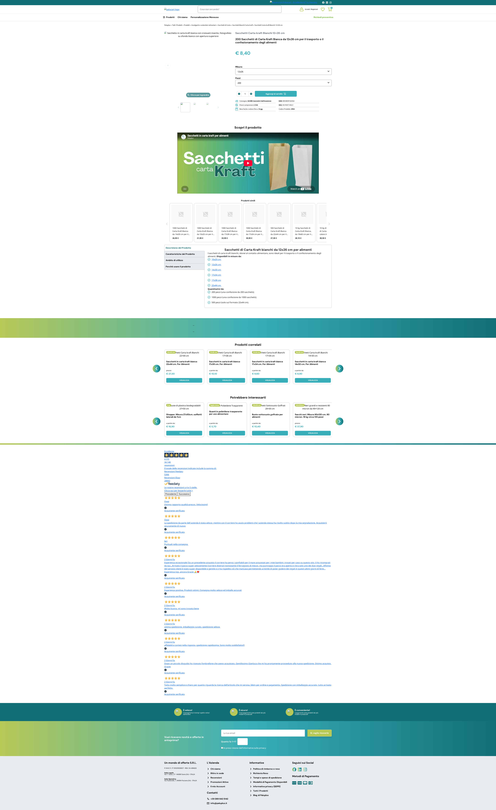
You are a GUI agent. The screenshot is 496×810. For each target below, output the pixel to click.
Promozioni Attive (219, 782)
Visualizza (227, 380)
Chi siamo (183, 17)
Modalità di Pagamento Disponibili (270, 782)
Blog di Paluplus (261, 795)
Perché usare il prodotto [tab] (178, 266)
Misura (238, 66)
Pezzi (238, 78)
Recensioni (216, 777)
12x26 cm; (216, 264)
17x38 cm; (216, 280)
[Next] (339, 368)
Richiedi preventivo (323, 17)
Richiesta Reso (260, 773)
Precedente (170, 494)
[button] (168, 65)
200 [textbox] (239, 83)
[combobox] (283, 71)
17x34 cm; (216, 274)
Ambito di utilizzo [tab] (174, 260)
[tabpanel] (268, 276)
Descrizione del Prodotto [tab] (178, 248)
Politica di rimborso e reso (266, 769)
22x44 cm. (216, 285)
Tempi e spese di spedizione (267, 777)
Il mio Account (218, 786)
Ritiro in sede (217, 773)
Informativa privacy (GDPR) (266, 786)
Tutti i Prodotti (260, 790)
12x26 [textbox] (240, 71)
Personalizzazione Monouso (205, 17)
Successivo (184, 494)
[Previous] (156, 368)
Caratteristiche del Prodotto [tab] (180, 254)
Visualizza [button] (184, 380)
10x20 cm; (216, 259)
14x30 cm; (216, 269)
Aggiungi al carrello (274, 94)
